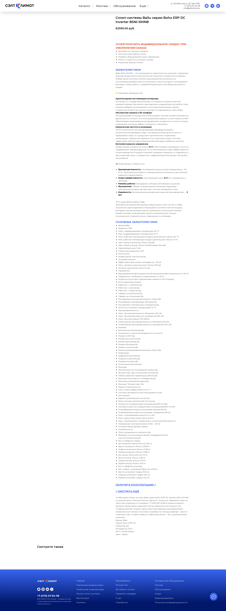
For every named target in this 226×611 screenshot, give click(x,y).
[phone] (51, 589)
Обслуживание (124, 6)
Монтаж (102, 6)
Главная (80, 581)
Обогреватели (123, 581)
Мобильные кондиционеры (90, 589)
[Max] (218, 6)
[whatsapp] (38, 589)
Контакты (81, 602)
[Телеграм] (212, 6)
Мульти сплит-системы (88, 593)
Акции (158, 593)
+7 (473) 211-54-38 (192, 6)
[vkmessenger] (207, 6)
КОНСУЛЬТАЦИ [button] (141, 484)
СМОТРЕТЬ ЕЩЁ (128, 491)
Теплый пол (122, 585)
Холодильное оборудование (169, 581)
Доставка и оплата (125, 589)
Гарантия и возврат (126, 593)
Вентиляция (82, 598)
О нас (118, 598)
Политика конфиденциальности (171, 602)
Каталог (85, 6)
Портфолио (122, 602)
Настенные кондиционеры (89, 585)
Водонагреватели (164, 598)
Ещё (143, 6)
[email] (47, 589)
